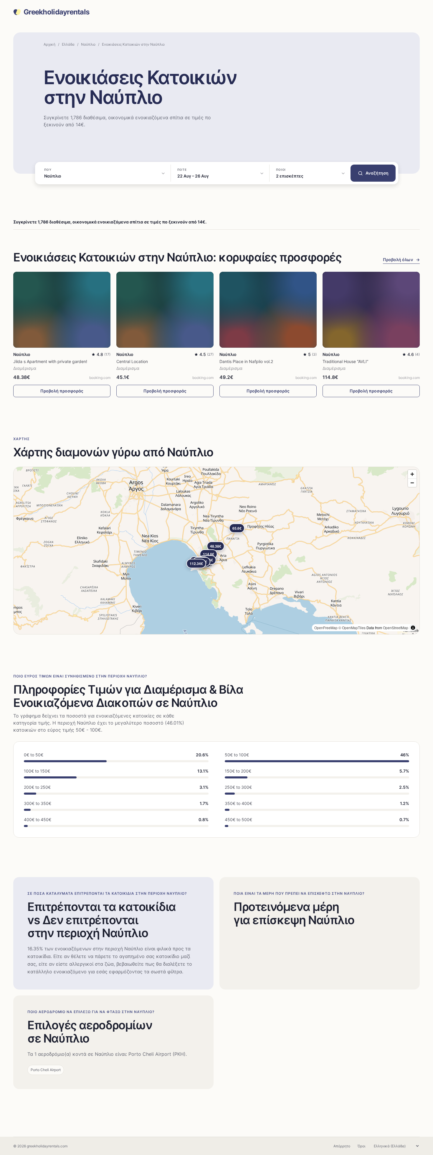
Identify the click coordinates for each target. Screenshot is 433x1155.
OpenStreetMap (395, 627)
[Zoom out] (412, 482)
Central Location (132, 361)
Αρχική (49, 44)
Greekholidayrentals (56, 12)
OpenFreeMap (326, 627)
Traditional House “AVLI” (345, 361)
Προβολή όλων (401, 259)
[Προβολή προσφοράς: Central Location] (165, 309)
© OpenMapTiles (352, 627)
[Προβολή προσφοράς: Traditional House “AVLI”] (371, 309)
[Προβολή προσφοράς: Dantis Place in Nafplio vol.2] (268, 309)
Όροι (361, 1146)
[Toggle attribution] (413, 627)
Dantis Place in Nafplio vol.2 (246, 361)
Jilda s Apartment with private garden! (50, 361)
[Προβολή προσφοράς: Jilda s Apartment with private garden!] (61, 309)
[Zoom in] (412, 474)
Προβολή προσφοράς (61, 390)
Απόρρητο (341, 1146)
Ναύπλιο (88, 44)
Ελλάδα (68, 44)
